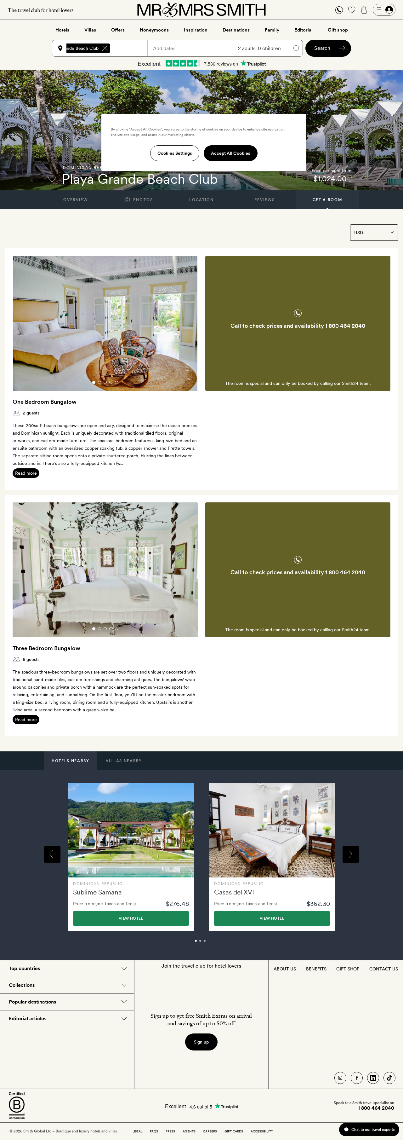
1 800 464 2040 (345, 325)
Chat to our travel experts (372, 1129)
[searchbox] (131, 48)
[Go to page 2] (99, 382)
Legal (137, 1131)
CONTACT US (383, 968)
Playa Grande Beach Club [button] (73, 48)
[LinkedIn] (373, 1078)
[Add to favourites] (52, 179)
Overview (75, 200)
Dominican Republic (90, 167)
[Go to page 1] (93, 382)
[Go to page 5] (116, 382)
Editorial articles (27, 1018)
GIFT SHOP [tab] (347, 968)
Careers (210, 1131)
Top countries (24, 968)
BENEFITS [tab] (316, 968)
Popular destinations (32, 1002)
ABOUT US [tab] (285, 968)
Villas (90, 30)
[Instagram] (340, 1078)
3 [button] (211, 943)
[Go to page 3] (105, 382)
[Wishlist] (352, 10)
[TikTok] (389, 1078)
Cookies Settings (174, 153)
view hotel (131, 918)
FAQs (154, 1131)
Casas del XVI (234, 892)
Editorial (303, 30)
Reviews (264, 200)
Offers (118, 30)
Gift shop (338, 30)
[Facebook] (357, 1078)
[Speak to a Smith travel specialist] (339, 10)
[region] (203, 142)
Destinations (236, 30)
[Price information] (350, 179)
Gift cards (233, 1131)
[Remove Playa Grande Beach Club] (105, 48)
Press (170, 1131)
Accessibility (262, 1131)
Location (201, 200)
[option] (131, 856)
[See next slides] (185, 323)
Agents (189, 1131)
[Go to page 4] (110, 382)
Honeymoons (154, 30)
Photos (142, 200)
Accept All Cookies (230, 153)
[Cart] (364, 10)
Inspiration (195, 30)
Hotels (62, 30)
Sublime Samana (97, 892)
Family (272, 30)
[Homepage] (201, 9)
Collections (22, 985)
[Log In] (384, 10)
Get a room (328, 200)
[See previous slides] (25, 323)
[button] (339, 10)
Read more (26, 473)
